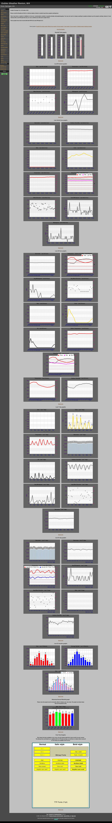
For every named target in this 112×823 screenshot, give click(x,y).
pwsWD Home (4, 19)
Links (2, 56)
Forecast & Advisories (3, 50)
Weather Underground (3, 66)
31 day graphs (73, 26)
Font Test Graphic (61, 29)
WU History (3, 41)
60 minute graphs (44, 26)
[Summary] (4, 73)
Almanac (3, 52)
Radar (2, 45)
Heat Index (3, 21)
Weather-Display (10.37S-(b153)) (56, 815)
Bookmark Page (57, 814)
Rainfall (38, 26)
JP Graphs (3, 29)
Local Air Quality (4, 31)
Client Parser (4, 54)
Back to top (60, 60)
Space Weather (4, 32)
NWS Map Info (4, 43)
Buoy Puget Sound (3, 35)
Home (2, 10)
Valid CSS (73, 815)
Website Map (4, 62)
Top (47, 814)
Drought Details (4, 47)
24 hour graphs (60, 26)
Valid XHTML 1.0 (67, 815)
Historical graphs (88, 26)
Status (2, 60)
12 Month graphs (80, 26)
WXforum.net (3, 68)
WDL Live (3, 25)
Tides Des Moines (3, 39)
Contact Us (51, 814)
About (2, 58)
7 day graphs (67, 26)
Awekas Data (3, 69)
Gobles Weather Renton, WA (15, 3)
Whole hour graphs (52, 26)
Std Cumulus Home (4, 13)
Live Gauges (3, 27)
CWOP (2, 23)
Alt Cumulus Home (3, 17)
